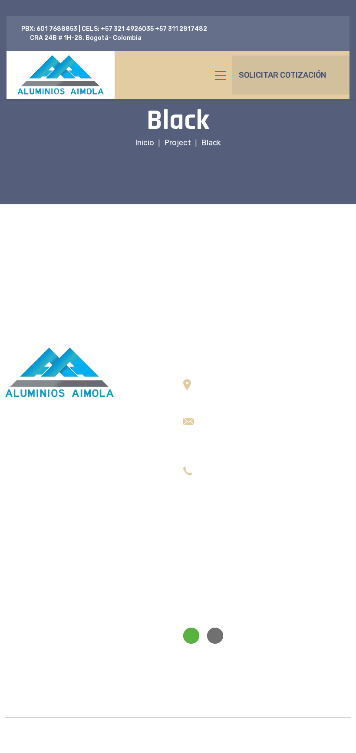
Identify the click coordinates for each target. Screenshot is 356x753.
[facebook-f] (328, 29)
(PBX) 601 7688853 (233, 467)
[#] (191, 636)
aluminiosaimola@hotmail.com (249, 430)
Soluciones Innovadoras (51, 612)
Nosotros (19, 576)
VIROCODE (296, 735)
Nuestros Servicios (42, 632)
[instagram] (336, 38)
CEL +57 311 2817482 (236, 480)
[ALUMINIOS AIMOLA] (60, 75)
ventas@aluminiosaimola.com (248, 443)
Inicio (14, 555)
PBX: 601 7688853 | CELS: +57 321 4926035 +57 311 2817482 (114, 29)
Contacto (20, 678)
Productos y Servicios (40, 596)
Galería (16, 658)
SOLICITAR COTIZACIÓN (282, 75)
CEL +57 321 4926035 (237, 493)
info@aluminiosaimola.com (243, 417)
